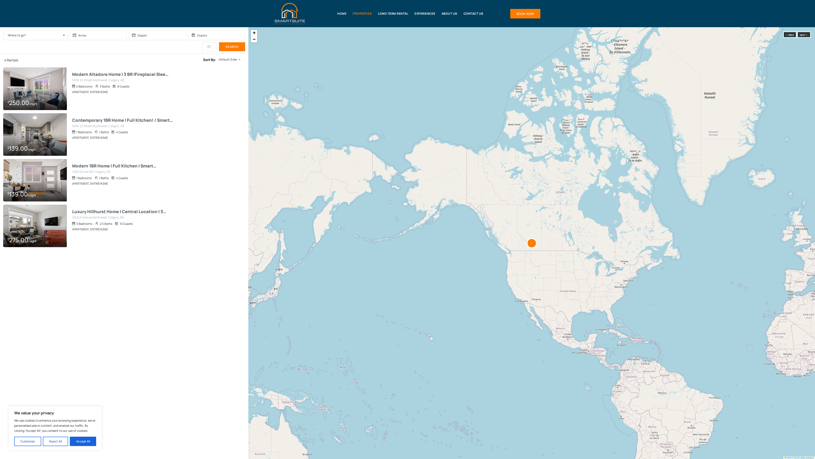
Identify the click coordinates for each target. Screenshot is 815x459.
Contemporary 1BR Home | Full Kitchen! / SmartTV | (122, 120)
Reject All (55, 441)
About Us (449, 13)
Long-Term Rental (393, 13)
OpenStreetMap (799, 457)
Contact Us (473, 13)
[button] (532, 243)
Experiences (425, 13)
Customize (27, 441)
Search (232, 47)
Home (341, 13)
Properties (362, 13)
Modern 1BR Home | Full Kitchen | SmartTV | (114, 166)
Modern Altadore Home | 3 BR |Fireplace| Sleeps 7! (121, 74)
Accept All (83, 441)
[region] (55, 428)
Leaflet (788, 457)
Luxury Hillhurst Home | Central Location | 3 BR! (119, 211)
